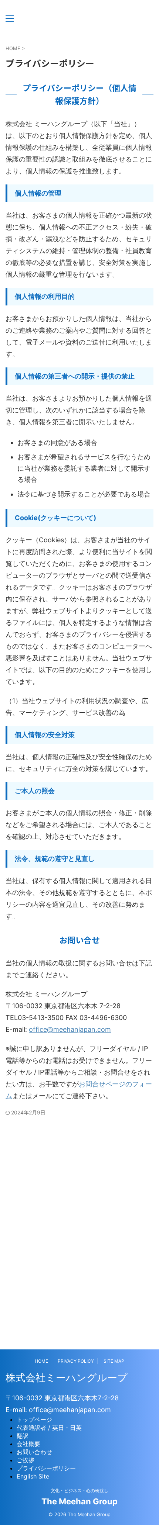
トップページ (34, 1419)
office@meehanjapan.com (70, 1029)
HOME (41, 1361)
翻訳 (22, 1435)
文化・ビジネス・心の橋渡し (79, 1490)
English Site (33, 1476)
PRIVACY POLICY (76, 1361)
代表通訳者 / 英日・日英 (49, 1427)
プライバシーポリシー (46, 1468)
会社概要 (28, 1444)
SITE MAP (114, 1361)
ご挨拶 (25, 1460)
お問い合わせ (34, 1452)
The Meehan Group (79, 1501)
